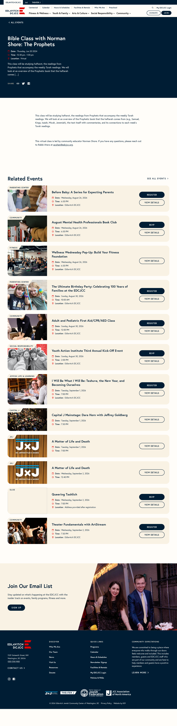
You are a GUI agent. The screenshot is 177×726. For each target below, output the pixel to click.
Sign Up (16, 607)
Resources (53, 667)
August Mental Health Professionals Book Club (84, 222)
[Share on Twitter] (23, 83)
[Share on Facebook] (28, 83)
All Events (17, 22)
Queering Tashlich (64, 494)
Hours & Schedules (62, 8)
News (51, 657)
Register (152, 194)
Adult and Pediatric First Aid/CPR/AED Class (83, 320)
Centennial (33, 8)
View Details (151, 202)
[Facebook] (13, 679)
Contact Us (15, 668)
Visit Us (52, 662)
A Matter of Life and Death (71, 441)
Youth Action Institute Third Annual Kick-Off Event (87, 351)
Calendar (46, 8)
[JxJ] (51, 693)
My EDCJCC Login (164, 8)
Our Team (53, 652)
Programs (94, 647)
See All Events (156, 178)
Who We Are (99, 8)
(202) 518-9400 (14, 661)
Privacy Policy (106, 703)
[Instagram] (9, 679)
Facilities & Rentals (82, 8)
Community (122, 13)
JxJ (26, 2)
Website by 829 (120, 703)
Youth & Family (60, 13)
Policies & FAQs (97, 678)
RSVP (151, 224)
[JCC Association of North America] (118, 693)
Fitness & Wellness (39, 13)
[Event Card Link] (27, 199)
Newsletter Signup (98, 662)
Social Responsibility (102, 13)
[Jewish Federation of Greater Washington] (92, 693)
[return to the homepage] (19, 644)
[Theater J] (69, 693)
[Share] (18, 83)
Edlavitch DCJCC (13, 2)
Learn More (139, 672)
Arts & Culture (79, 13)
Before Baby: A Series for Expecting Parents (83, 192)
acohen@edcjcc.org (63, 144)
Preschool (113, 8)
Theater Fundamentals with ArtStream (79, 524)
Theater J (36, 2)
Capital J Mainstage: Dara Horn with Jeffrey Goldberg (90, 415)
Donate (154, 13)
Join (166, 13)
